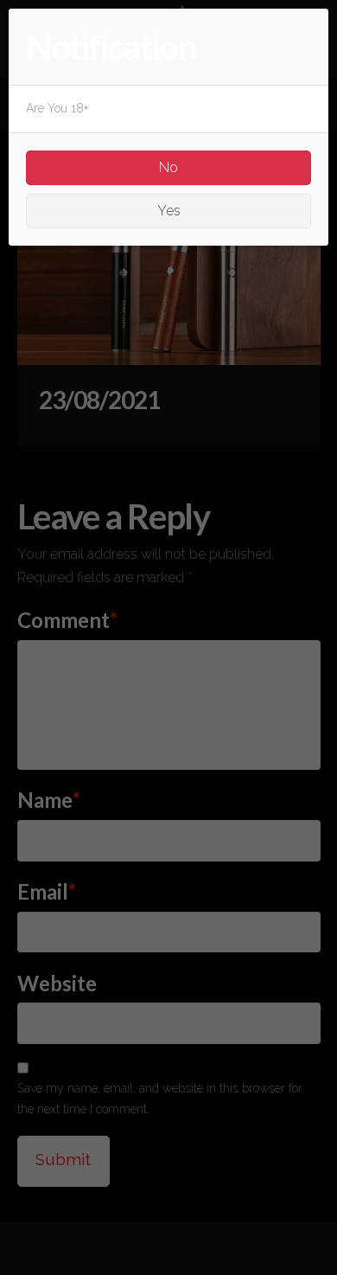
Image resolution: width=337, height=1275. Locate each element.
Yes (169, 210)
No (168, 167)
